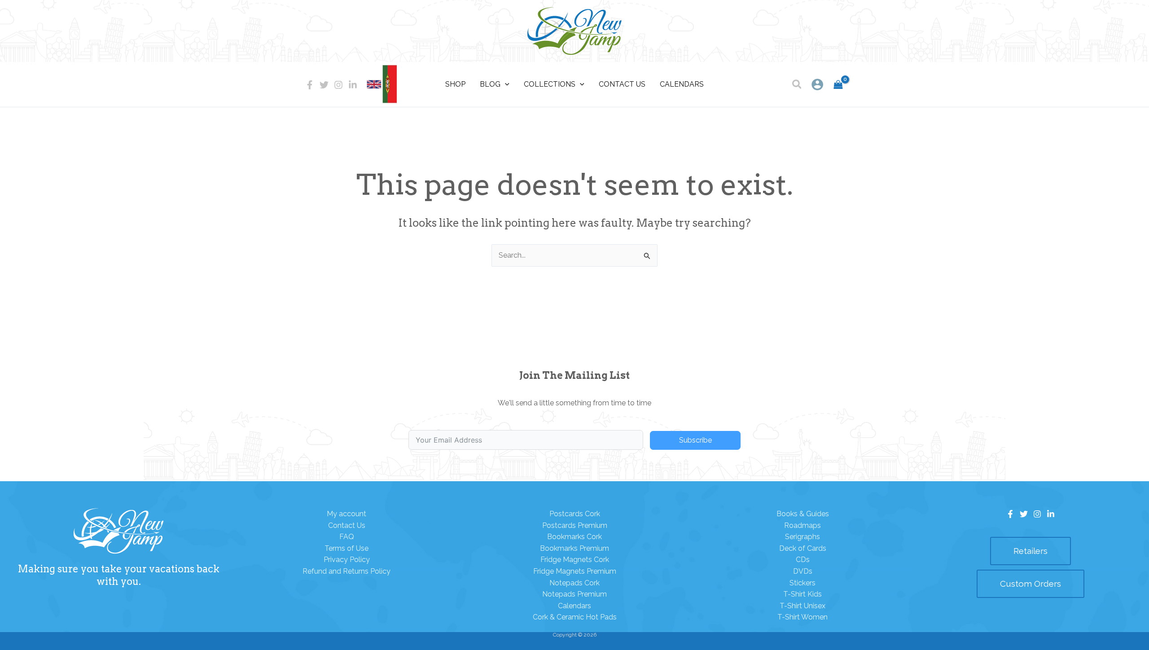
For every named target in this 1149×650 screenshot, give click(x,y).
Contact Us (346, 525)
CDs (803, 559)
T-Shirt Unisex (802, 606)
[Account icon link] (817, 84)
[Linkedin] (352, 84)
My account (346, 513)
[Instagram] (338, 84)
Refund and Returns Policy (346, 571)
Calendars (574, 606)
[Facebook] (309, 84)
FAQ (346, 536)
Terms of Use (346, 548)
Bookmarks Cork (574, 536)
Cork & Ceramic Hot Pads (575, 617)
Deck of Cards (802, 548)
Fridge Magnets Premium (574, 571)
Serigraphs (802, 536)
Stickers (802, 583)
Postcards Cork (574, 513)
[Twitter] (324, 84)
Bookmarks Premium (574, 548)
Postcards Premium (574, 525)
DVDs (802, 571)
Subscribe (695, 440)
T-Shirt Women (802, 617)
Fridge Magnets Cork (574, 559)
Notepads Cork (574, 583)
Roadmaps (802, 525)
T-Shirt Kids (802, 594)
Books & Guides (802, 513)
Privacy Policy (347, 559)
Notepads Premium (574, 594)
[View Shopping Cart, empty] (838, 84)
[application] (504, 84)
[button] (797, 85)
